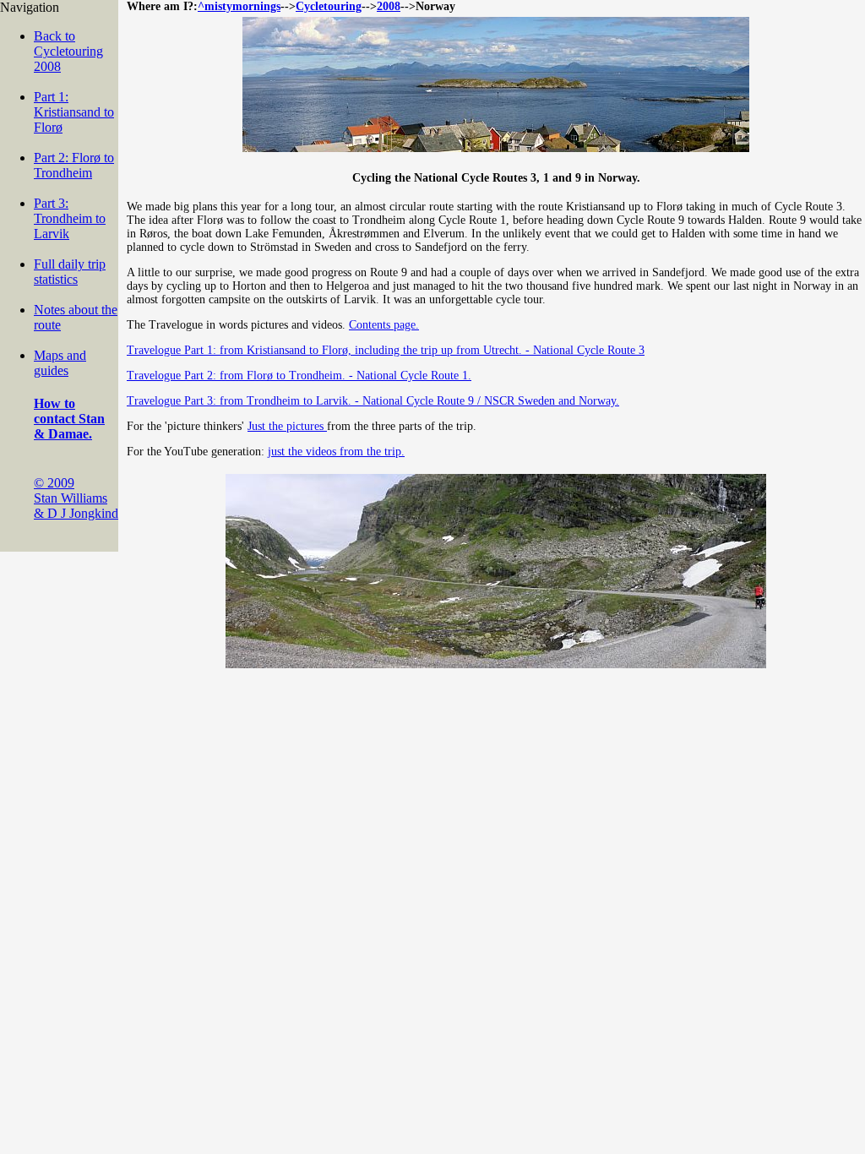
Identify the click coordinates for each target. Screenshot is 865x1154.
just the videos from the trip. (336, 451)
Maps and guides (60, 363)
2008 (388, 6)
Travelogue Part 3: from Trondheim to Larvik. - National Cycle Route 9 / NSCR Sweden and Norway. (373, 401)
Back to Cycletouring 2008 (68, 51)
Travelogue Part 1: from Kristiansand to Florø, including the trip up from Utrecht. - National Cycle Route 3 (386, 350)
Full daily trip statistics (70, 271)
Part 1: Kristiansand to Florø (74, 112)
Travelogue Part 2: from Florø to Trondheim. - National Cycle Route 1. (299, 375)
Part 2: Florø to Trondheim (74, 165)
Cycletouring (329, 6)
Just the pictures (287, 426)
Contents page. (384, 324)
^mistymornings (239, 6)
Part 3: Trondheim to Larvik (70, 218)
